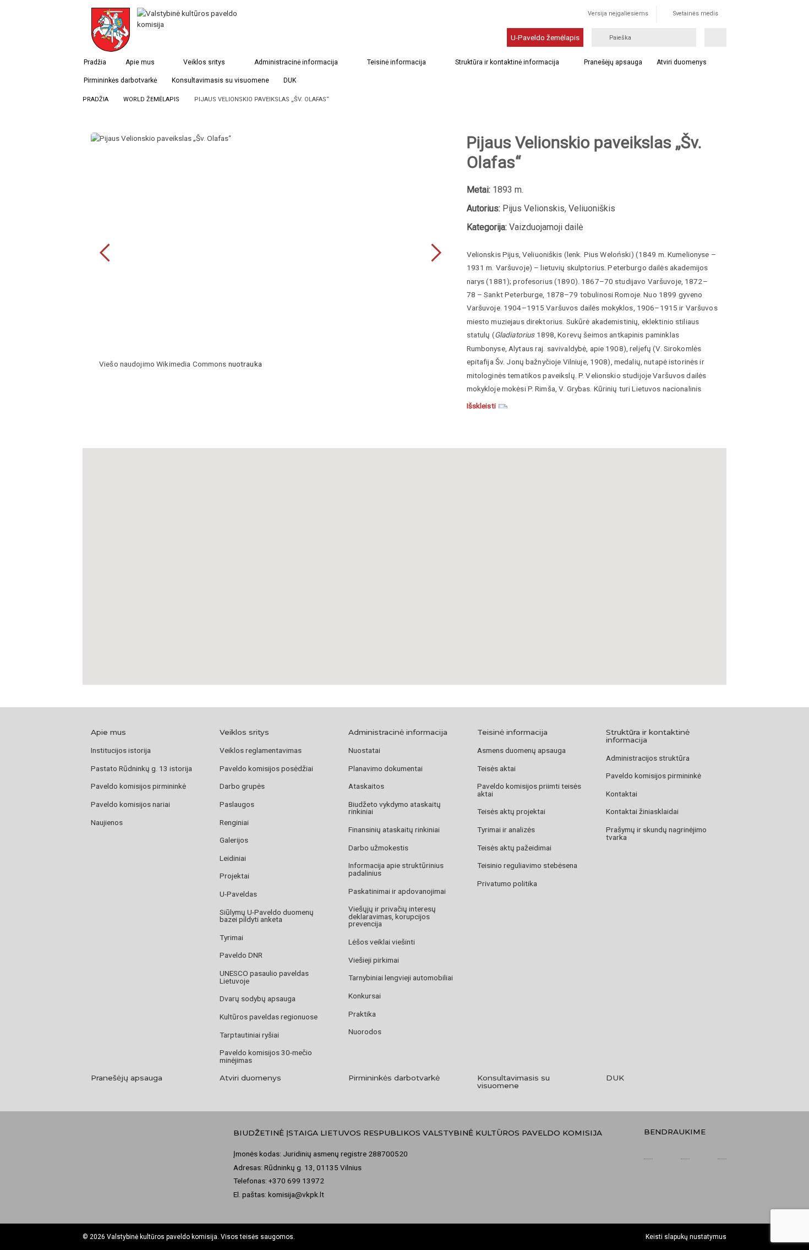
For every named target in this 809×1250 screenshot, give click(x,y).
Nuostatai (364, 750)
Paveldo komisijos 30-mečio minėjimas (266, 1056)
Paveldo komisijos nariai (130, 804)
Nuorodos (364, 1031)
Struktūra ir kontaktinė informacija (507, 62)
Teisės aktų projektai (511, 811)
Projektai (234, 875)
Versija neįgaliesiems (618, 13)
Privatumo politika (507, 883)
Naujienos (107, 822)
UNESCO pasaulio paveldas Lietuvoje (264, 977)
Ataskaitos (366, 786)
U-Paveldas (238, 893)
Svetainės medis (695, 13)
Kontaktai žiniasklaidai (642, 811)
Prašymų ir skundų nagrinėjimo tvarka (656, 833)
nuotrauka (245, 363)
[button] (404, 552)
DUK (289, 80)
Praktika (362, 1013)
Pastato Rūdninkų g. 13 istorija (141, 768)
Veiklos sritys (204, 62)
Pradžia (95, 62)
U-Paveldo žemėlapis (545, 37)
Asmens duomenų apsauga (521, 750)
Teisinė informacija (396, 62)
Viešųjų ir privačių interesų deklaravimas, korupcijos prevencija (392, 916)
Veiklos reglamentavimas (261, 750)
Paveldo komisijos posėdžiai (266, 768)
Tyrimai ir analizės (506, 829)
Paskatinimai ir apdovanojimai (397, 891)
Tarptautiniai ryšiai (249, 1034)
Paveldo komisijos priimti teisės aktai (529, 790)
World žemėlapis (151, 99)
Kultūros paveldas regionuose (269, 1016)
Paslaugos (237, 804)
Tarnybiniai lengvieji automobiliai (400, 977)
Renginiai (234, 822)
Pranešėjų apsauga (613, 62)
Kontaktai (621, 793)
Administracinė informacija (296, 62)
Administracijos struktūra (648, 758)
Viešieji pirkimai (373, 960)
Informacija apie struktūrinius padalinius (396, 869)
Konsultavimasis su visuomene (220, 80)
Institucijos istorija (121, 750)
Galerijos (234, 840)
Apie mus (140, 62)
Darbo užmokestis (378, 847)
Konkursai (364, 995)
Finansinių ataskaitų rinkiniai (394, 829)
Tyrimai (231, 937)
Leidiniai (233, 858)
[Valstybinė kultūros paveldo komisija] (188, 30)
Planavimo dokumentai (385, 768)
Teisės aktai (496, 768)
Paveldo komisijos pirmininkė (138, 786)
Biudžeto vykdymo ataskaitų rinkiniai (394, 808)
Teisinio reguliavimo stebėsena (527, 865)
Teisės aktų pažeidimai (514, 847)
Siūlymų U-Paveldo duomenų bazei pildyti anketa (267, 916)
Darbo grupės (242, 786)
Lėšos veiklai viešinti (381, 941)
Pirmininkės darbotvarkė (120, 80)
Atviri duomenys (682, 62)
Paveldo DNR (241, 955)
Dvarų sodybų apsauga (258, 998)
